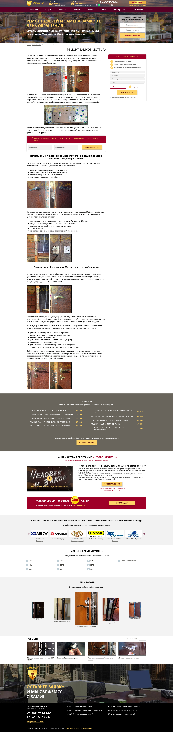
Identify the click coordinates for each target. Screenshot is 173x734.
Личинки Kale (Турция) (58, 539)
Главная (34, 9)
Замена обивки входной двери (86, 627)
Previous (29, 536)
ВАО (30, 569)
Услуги (48, 9)
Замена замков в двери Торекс (62, 622)
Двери (90, 9)
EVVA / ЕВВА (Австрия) (96, 539)
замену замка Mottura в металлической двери (51, 356)
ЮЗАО (61, 565)
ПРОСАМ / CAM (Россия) (133, 539)
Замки (77, 9)
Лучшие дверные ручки (128, 658)
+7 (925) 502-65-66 (108, 5)
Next (144, 536)
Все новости (132, 638)
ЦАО (30, 561)
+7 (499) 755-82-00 (108, 2)
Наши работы (119, 9)
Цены (103, 9)
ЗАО (61, 569)
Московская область (128, 561)
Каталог (62, 9)
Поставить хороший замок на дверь (100, 659)
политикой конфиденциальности (127, 97)
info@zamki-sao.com (35, 722)
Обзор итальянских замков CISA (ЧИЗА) (40, 659)
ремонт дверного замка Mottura (79, 212)
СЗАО (92, 561)
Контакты (138, 9)
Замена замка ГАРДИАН (38, 618)
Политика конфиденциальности (78, 728)
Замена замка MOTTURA (135, 618)
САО (91, 569)
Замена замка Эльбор (110, 621)
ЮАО (61, 561)
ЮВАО (31, 565)
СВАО (92, 565)
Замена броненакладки (67, 658)
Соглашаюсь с (123, 97)
